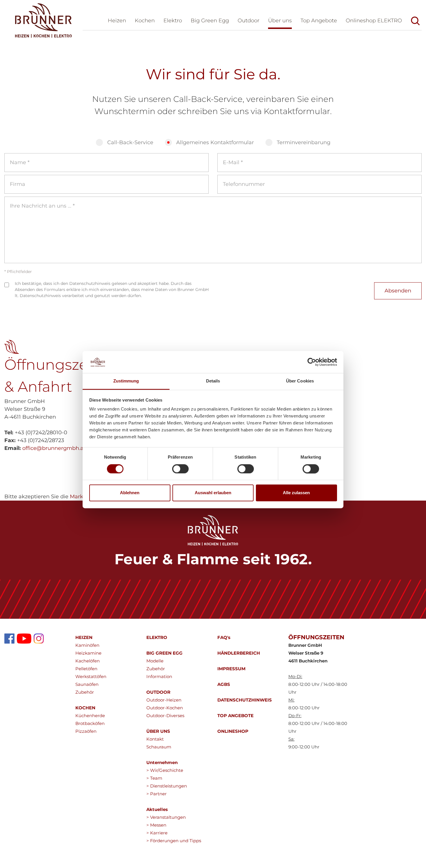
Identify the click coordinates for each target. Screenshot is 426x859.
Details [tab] (213, 381)
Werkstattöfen (90, 676)
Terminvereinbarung (303, 142)
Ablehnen (129, 492)
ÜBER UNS (158, 731)
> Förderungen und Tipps (173, 840)
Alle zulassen (296, 492)
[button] (280, 21)
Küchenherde (90, 715)
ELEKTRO (156, 637)
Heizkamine (88, 653)
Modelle (154, 661)
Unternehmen (162, 762)
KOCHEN (85, 707)
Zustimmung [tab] (126, 381)
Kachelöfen (87, 661)
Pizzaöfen (86, 731)
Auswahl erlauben (213, 492)
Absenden (398, 290)
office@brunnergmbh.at (53, 448)
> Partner (156, 793)
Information (159, 676)
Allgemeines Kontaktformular (215, 142)
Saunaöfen (87, 684)
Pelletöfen (86, 668)
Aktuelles (157, 809)
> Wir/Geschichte (164, 770)
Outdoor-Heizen (163, 700)
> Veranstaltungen (166, 817)
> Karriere (157, 833)
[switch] (180, 468)
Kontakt (155, 739)
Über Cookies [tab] (300, 381)
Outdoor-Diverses (165, 715)
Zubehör (84, 692)
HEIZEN (83, 637)
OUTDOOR (158, 692)
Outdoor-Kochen (164, 707)
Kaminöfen (87, 645)
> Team (154, 778)
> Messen (156, 825)
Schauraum (158, 747)
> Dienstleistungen (166, 786)
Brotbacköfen (90, 723)
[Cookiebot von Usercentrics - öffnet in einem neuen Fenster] (311, 362)
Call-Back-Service (130, 142)
